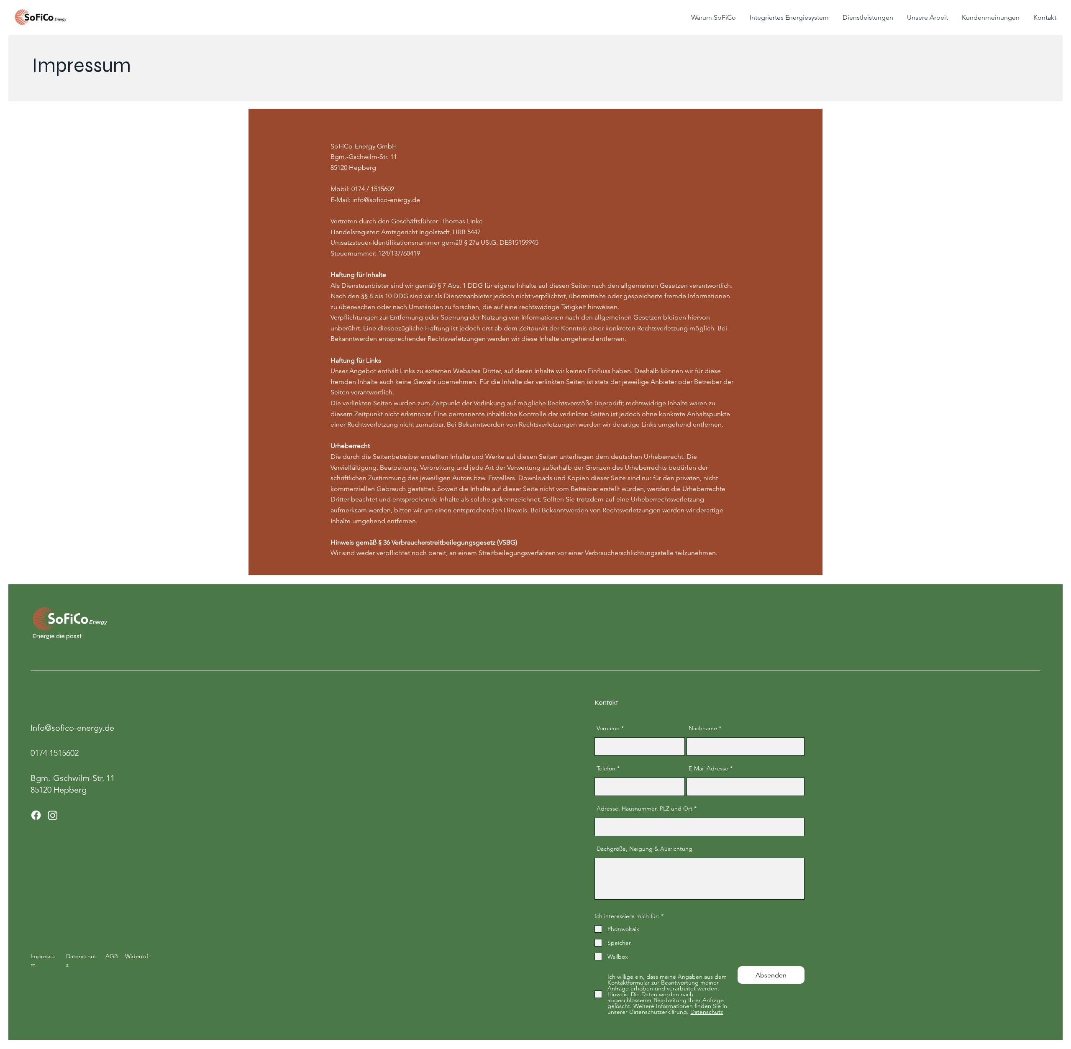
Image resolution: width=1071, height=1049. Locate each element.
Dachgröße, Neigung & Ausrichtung (644, 849)
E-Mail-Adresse (708, 768)
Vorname (608, 728)
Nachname (703, 728)
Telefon (606, 768)
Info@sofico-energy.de (72, 728)
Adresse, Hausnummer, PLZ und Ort (644, 808)
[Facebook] (36, 815)
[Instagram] (52, 815)
